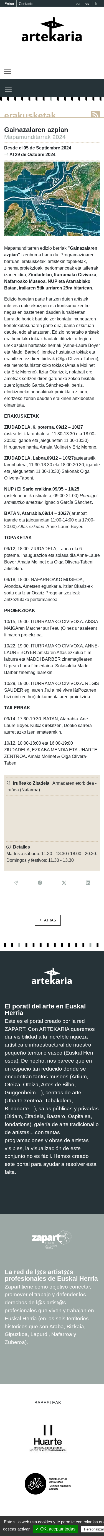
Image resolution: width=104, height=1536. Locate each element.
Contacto (26, 4)
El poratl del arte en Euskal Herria (45, 1009)
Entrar (9, 4)
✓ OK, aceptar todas (55, 1529)
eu (78, 3)
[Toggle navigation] (7, 71)
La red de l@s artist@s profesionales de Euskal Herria (51, 1275)
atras (49, 920)
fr (96, 3)
